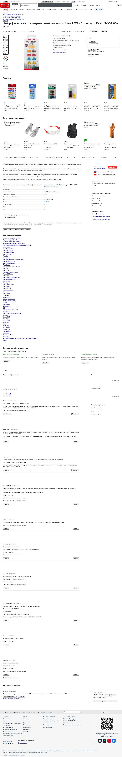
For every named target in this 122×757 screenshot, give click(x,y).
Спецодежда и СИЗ (71, 9)
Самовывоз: (91, 49)
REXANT (96, 166)
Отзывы (5, 370)
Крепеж (21, 9)
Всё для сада (31, 9)
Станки (60, 9)
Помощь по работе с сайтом (72, 725)
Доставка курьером (49, 719)
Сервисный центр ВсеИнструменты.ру (69, 719)
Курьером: (91, 54)
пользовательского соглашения (65, 751)
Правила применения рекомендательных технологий (13, 732)
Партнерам (26, 729)
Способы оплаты (48, 727)
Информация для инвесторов (12, 723)
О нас (4, 721)
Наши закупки (27, 731)
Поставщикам (27, 725)
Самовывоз (46, 725)
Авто (90, 9)
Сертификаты (7, 725)
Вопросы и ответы (12, 685)
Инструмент (13, 9)
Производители (8, 727)
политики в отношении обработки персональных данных (36, 751)
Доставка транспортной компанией (50, 722)
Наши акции (26, 719)
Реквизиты (6, 719)
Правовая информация (10, 729)
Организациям (27, 727)
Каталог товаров (8, 735)
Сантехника (83, 9)
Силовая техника (51, 9)
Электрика (40, 9)
